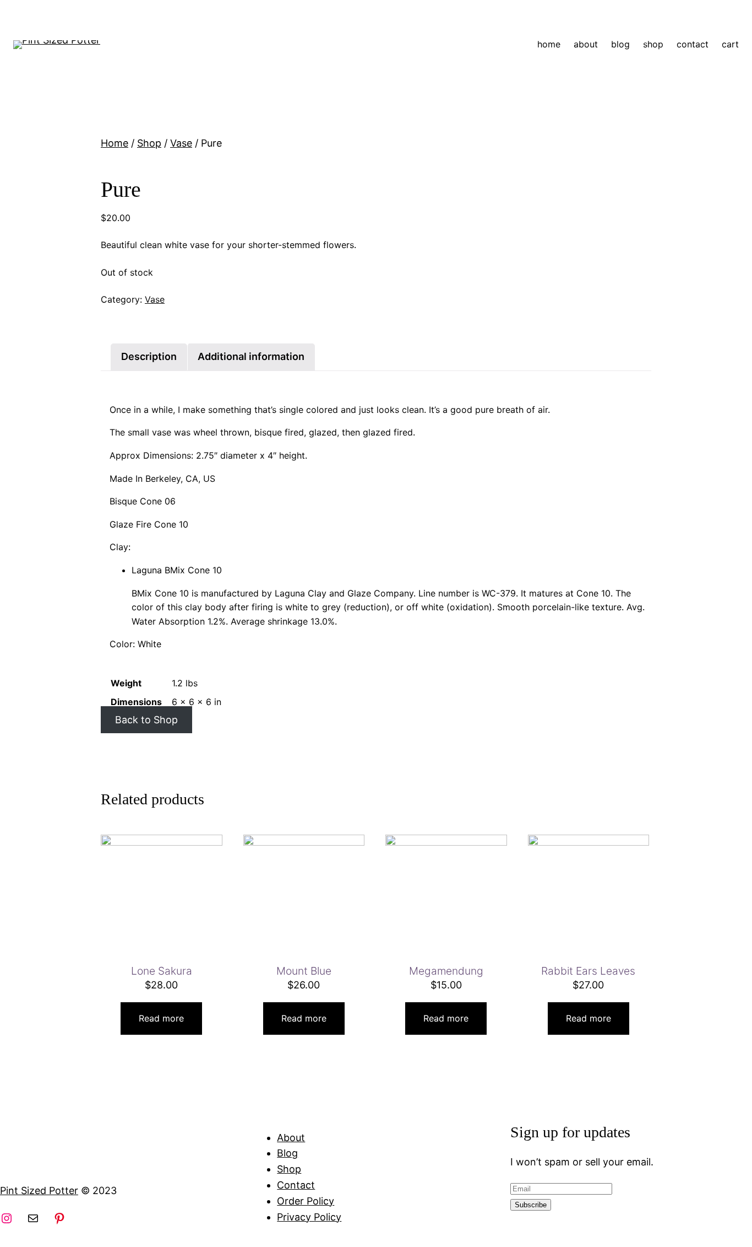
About (291, 1137)
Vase (181, 143)
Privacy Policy (309, 1217)
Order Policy (305, 1201)
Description (149, 356)
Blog (287, 1153)
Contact (296, 1185)
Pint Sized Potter (39, 1190)
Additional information (251, 356)
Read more (161, 1018)
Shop (149, 143)
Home (114, 143)
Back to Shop (146, 719)
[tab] (149, 356)
